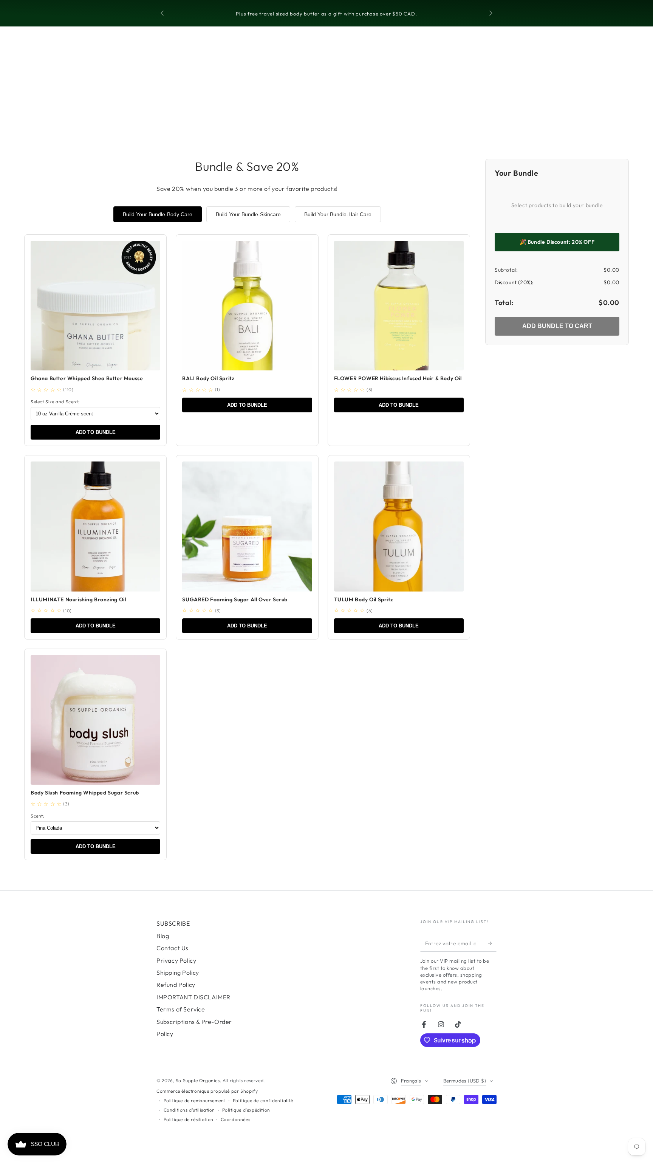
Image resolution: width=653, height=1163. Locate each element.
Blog (162, 936)
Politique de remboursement (195, 1100)
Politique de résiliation (189, 1119)
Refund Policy (175, 984)
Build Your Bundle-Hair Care (337, 214)
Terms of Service (180, 1009)
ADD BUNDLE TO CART (557, 326)
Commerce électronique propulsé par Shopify (207, 1091)
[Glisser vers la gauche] (162, 13)
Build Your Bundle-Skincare (248, 214)
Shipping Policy (177, 972)
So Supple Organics (198, 1080)
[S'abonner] (492, 943)
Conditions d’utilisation (189, 1110)
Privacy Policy (176, 960)
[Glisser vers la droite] (490, 13)
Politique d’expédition (246, 1110)
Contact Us (172, 948)
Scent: (38, 816)
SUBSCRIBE (173, 923)
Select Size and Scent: (55, 401)
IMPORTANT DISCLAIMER (193, 997)
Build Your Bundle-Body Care (157, 214)
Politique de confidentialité (263, 1100)
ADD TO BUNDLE (96, 432)
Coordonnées (236, 1119)
